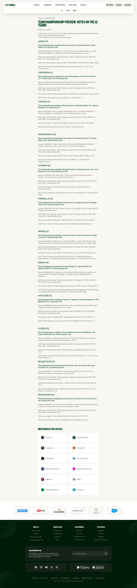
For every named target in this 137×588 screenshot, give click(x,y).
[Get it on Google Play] (83, 567)
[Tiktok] (57, 567)
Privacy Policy (37, 556)
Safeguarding (76, 578)
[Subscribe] (106, 553)
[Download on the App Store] (98, 567)
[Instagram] (41, 567)
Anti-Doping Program (65, 578)
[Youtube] (46, 567)
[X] (52, 567)
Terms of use (35, 578)
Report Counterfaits (100, 578)
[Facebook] (36, 567)
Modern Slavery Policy (87, 578)
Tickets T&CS (54, 578)
